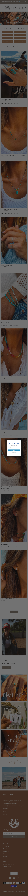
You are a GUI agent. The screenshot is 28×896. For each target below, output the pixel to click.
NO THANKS (14, 452)
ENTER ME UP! (14, 450)
